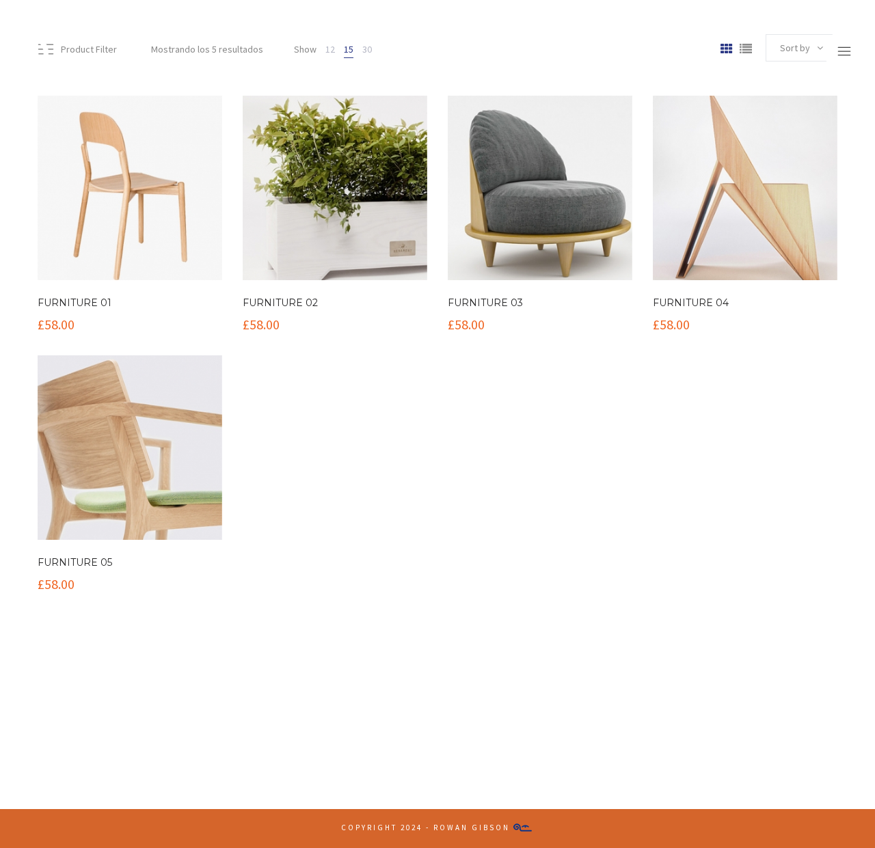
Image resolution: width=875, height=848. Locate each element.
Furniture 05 (75, 562)
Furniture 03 (485, 303)
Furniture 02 (280, 303)
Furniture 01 (74, 303)
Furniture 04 (691, 303)
